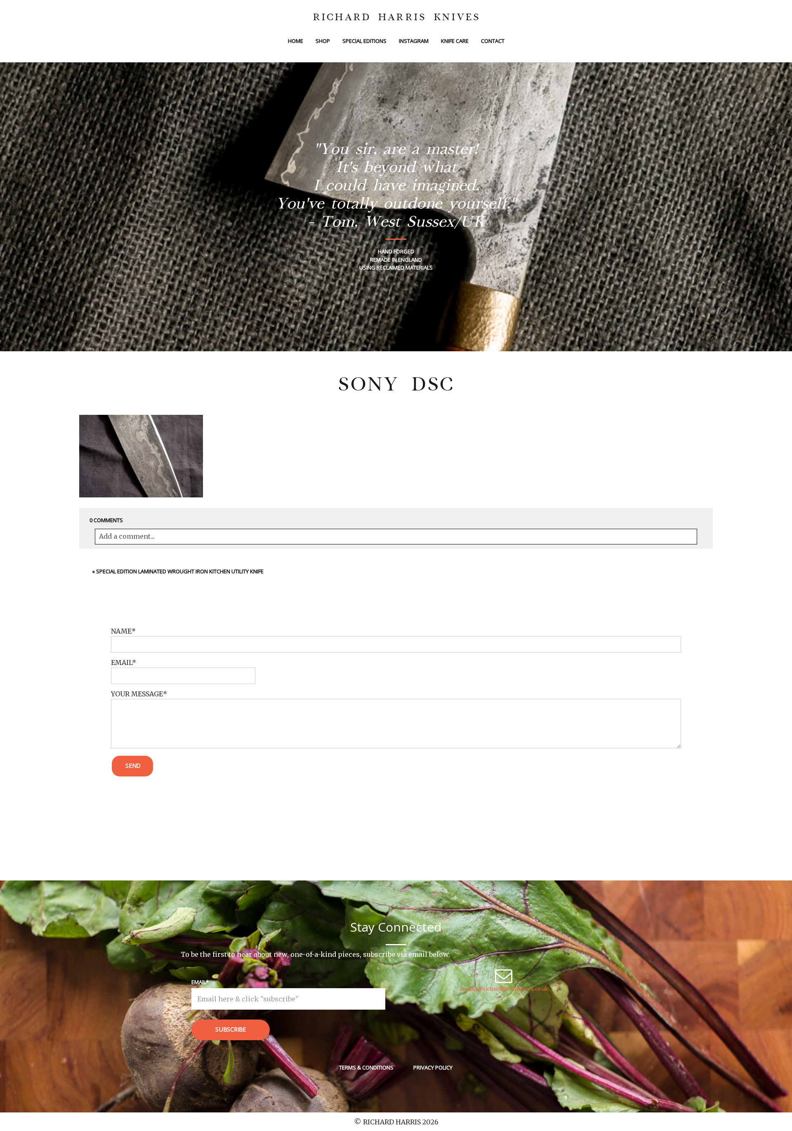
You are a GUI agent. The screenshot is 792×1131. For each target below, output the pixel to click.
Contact (492, 41)
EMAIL (121, 662)
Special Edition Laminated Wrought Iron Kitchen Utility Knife (180, 571)
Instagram (414, 41)
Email (198, 982)
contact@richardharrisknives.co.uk (504, 989)
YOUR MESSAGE (137, 694)
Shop (323, 41)
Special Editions (364, 41)
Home (295, 41)
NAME (121, 631)
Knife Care (455, 41)
